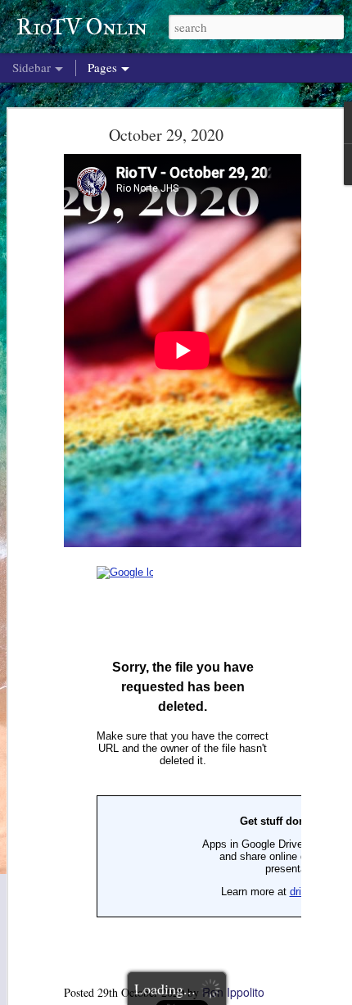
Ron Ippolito (233, 992)
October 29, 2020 (166, 135)
